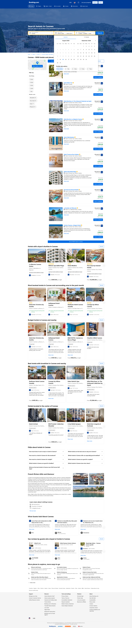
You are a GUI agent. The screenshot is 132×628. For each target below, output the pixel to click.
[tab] (65, 37)
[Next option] (104, 265)
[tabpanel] (76, 55)
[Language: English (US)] (74, 2)
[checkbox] (74, 46)
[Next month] (95, 40)
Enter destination (35, 32)
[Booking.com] (34, 2)
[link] (37, 79)
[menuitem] (31, 6)
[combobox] (41, 33)
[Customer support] (78, 2)
